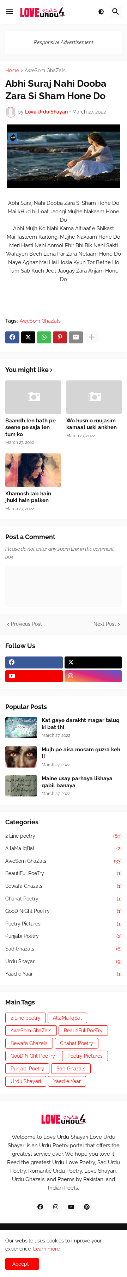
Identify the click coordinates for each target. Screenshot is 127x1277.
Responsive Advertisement (63, 42)
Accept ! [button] (22, 1264)
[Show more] (92, 337)
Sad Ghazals (63, 949)
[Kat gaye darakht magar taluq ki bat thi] (21, 727)
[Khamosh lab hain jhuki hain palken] (33, 470)
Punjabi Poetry (63, 936)
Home (12, 70)
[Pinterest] (60, 337)
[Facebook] (12, 337)
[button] (9, 12)
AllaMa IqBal (63, 848)
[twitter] (93, 662)
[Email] (76, 337)
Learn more (46, 1249)
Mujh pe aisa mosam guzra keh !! (81, 753)
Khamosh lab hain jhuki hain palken (28, 497)
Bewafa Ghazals (63, 886)
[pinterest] (87, 1207)
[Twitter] (28, 337)
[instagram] (93, 676)
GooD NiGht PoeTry (63, 911)
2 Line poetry (63, 836)
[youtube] (34, 676)
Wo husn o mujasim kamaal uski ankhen (91, 424)
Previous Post (26, 624)
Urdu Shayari (63, 961)
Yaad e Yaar (63, 974)
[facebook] (34, 662)
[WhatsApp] (44, 337)
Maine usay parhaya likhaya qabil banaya (77, 782)
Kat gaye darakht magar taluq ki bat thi (81, 724)
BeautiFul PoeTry (63, 873)
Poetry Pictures (63, 924)
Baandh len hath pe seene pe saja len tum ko (30, 427)
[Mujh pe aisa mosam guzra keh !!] (21, 757)
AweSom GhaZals (45, 70)
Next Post (104, 624)
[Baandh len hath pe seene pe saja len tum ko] (33, 397)
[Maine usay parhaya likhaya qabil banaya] (21, 785)
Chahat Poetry (63, 899)
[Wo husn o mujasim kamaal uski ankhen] (94, 397)
